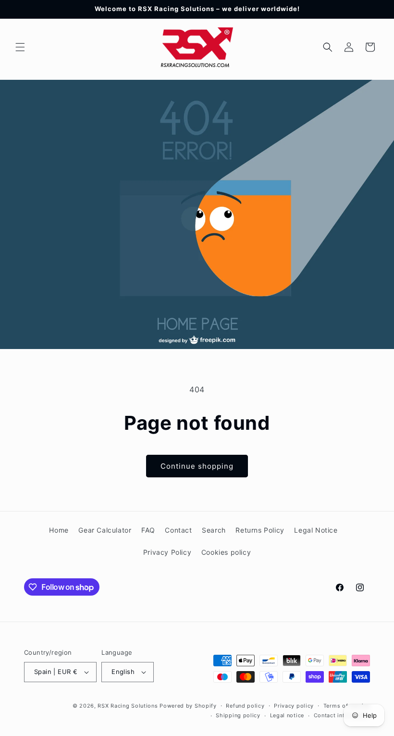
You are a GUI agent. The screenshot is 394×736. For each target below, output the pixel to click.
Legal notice (287, 715)
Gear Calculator (104, 530)
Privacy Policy (167, 552)
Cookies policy (226, 552)
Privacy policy (294, 705)
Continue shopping (197, 466)
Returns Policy (259, 530)
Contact (178, 530)
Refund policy (245, 705)
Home (58, 530)
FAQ (148, 530)
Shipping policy (238, 715)
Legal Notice (315, 530)
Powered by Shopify (188, 705)
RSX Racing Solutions (128, 705)
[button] (20, 47)
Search (214, 530)
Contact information (342, 715)
